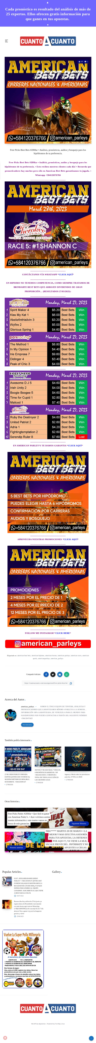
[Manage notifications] (5, 1038)
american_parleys (57, 658)
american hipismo (38, 655)
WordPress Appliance (38, 1024)
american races (76, 655)
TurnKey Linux (60, 1024)
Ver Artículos (27, 725)
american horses (51, 655)
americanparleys (44, 658)
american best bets (24, 655)
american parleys (64, 655)
